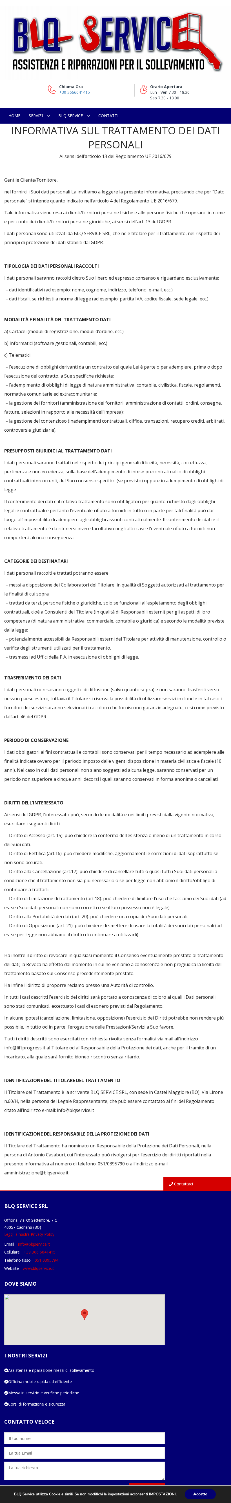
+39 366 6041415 (39, 1252)
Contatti (108, 115)
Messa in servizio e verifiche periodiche (43, 1392)
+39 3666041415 (74, 92)
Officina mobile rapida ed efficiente (40, 1381)
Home (14, 115)
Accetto (200, 1494)
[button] (84, 1314)
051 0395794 (46, 1260)
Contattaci (183, 1184)
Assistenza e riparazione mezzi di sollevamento (51, 1370)
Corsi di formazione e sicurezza (36, 1404)
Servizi (36, 115)
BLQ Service (70, 115)
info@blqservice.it (34, 1244)
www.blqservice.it (38, 1268)
